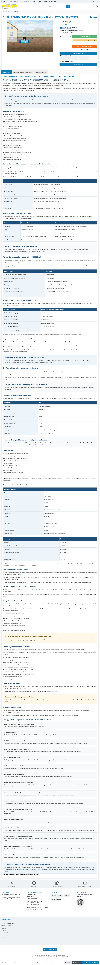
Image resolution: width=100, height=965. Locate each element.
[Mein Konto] (92, 6)
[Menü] (87, 6)
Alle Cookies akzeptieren (90, 962)
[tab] (6, 72)
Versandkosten (61, 955)
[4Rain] (93, 17)
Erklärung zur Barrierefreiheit (9, 940)
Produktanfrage (78, 53)
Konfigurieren (77, 962)
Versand (3, 928)
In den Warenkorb (85, 36)
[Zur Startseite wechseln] (9, 6)
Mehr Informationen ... (50, 962)
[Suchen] (68, 6)
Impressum (4, 930)
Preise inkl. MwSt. (63, 24)
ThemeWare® (64, 956)
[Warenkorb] (97, 6)
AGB (2, 937)
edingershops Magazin (7, 923)
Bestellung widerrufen (50, 949)
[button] (85, 41)
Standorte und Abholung (8, 925)
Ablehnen (68, 962)
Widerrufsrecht (5, 935)
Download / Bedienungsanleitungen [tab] (22, 72)
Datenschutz (4, 932)
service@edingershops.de (10, 898)
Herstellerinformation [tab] (40, 72)
